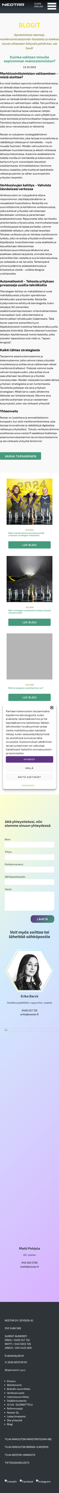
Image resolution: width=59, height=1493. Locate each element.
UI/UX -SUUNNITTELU (20, 1404)
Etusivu (11, 1381)
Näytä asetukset (29, 777)
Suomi (37, 3)
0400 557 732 (29, 1010)
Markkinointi (14, 1385)
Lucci (22, 1370)
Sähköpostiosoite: (15, 876)
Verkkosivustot (15, 1392)
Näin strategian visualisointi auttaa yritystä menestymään (29, 611)
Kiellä (29, 768)
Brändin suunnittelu (18, 1388)
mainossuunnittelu (18, 1396)
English (38, 6)
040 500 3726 (29, 1262)
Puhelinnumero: (14, 864)
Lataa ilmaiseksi (16, 1416)
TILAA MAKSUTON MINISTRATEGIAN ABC (28, 1439)
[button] (51, 707)
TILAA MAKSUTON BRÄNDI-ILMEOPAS (26, 1446)
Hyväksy (29, 759)
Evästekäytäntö (28, 785)
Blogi (10, 1424)
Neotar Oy (13, 1412)
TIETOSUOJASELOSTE (17, 1462)
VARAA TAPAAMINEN (20, 456)
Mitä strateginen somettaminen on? (25, 688)
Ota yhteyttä (14, 1420)
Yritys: (8, 851)
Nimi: (8, 839)
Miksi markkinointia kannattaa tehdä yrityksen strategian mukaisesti (26, 534)
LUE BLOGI (29, 544)
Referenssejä (15, 1408)
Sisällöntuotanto (16, 1400)
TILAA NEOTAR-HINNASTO (20, 1454)
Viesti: (8, 889)
